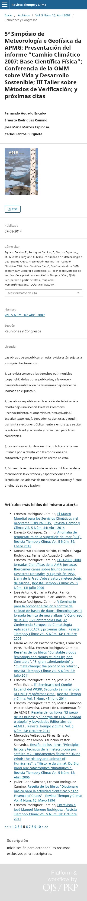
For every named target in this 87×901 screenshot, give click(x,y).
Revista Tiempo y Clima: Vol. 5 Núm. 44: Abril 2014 (47, 525)
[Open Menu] (4, 4)
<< (6, 826)
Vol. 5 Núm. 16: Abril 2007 (52, 15)
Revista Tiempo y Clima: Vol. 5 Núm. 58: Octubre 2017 (45, 814)
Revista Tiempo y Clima (29, 5)
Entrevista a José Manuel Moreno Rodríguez (45, 807)
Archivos (24, 15)
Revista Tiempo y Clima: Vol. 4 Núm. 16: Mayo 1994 (48, 797)
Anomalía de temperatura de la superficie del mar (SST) (47, 534)
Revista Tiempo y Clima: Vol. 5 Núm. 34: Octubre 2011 (44, 728)
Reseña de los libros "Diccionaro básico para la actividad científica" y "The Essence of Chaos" (46, 791)
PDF (14, 209)
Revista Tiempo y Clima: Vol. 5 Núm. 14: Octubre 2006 (47, 634)
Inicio (8, 15)
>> (46, 826)
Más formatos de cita (22, 293)
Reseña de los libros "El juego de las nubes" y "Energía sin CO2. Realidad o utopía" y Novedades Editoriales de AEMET (47, 719)
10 (39, 826)
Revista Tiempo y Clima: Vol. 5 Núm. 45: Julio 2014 (47, 696)
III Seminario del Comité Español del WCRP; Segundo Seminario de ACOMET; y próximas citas (46, 689)
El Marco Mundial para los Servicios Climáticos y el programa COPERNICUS (46, 518)
